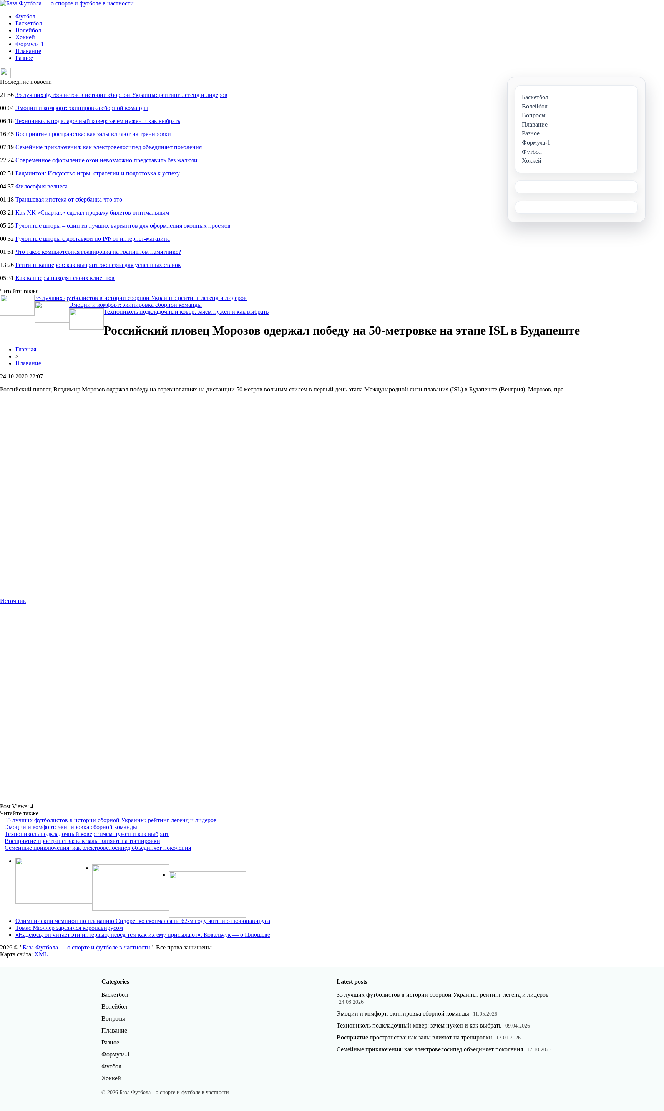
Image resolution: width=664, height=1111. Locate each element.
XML (41, 954)
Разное (24, 58)
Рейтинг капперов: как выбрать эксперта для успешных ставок (98, 265)
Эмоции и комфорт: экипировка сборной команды (81, 108)
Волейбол (28, 30)
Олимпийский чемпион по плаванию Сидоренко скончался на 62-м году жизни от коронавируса (142, 921)
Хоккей (25, 37)
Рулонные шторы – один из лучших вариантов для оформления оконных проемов (123, 225)
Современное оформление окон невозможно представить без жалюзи (106, 160)
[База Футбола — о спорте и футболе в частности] (67, 3)
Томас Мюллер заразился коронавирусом (69, 927)
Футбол (25, 16)
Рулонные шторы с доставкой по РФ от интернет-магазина (92, 238)
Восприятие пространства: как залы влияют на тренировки (93, 134)
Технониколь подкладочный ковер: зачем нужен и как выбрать (97, 121)
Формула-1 (29, 44)
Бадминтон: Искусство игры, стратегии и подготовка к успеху (97, 173)
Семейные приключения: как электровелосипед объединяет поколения (108, 147)
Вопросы (113, 1018)
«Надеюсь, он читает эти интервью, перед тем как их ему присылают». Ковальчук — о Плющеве (142, 934)
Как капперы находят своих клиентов (65, 278)
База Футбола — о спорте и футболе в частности (86, 947)
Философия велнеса (41, 186)
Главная (25, 349)
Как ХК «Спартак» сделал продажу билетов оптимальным (92, 212)
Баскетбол (28, 23)
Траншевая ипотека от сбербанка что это (68, 199)
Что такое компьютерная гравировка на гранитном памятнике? (98, 251)
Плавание (28, 51)
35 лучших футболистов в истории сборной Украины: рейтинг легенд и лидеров (121, 95)
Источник (13, 601)
